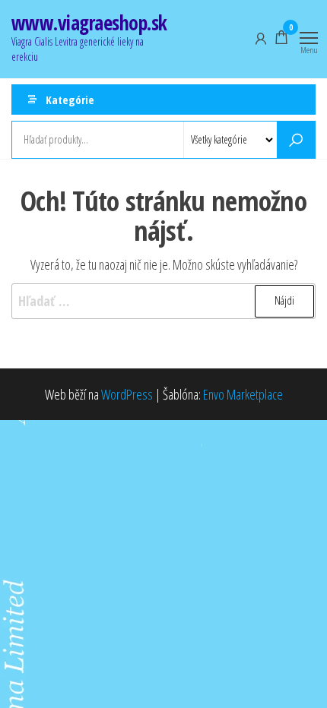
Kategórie (70, 99)
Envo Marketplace (243, 394)
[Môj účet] (260, 37)
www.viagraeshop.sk (89, 22)
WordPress (127, 394)
